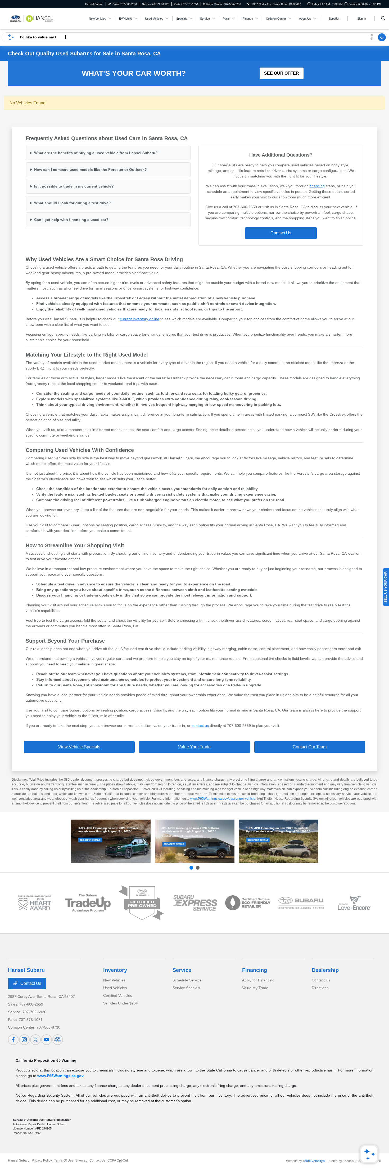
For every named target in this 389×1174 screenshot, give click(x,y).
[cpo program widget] (141, 902)
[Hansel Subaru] (32, 18)
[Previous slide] (191, 868)
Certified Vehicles (117, 995)
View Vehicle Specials (79, 747)
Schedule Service (187, 980)
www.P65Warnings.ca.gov (60, 1076)
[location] (248, 4)
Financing (254, 970)
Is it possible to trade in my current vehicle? (74, 186)
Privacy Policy (42, 1160)
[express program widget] (194, 903)
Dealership (325, 970)
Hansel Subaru (19, 1160)
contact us (200, 725)
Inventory (115, 970)
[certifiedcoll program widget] (301, 903)
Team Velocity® (314, 1161)
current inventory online (139, 319)
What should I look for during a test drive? (72, 203)
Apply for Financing (258, 980)
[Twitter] (35, 1039)
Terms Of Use (63, 1160)
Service (182, 970)
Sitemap (81, 1160)
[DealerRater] (57, 1039)
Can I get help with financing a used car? (71, 219)
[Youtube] (46, 1039)
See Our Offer (281, 73)
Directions (320, 988)
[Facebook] (13, 1039)
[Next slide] (198, 868)
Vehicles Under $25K (120, 1003)
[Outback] (111, 841)
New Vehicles (114, 980)
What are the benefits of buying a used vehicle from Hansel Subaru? (96, 153)
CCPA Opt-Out (117, 1160)
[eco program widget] (248, 902)
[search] (383, 18)
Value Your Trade (194, 747)
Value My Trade (255, 988)
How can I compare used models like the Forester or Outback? (90, 169)
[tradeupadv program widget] (88, 903)
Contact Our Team (310, 747)
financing (317, 186)
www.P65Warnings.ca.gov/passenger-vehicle (222, 799)
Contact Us (280, 233)
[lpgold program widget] (34, 903)
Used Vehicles (115, 988)
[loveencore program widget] (354, 903)
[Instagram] (24, 1039)
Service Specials (186, 988)
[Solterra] (194, 841)
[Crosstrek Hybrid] (278, 841)
